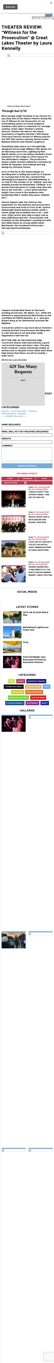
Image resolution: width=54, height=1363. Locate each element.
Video (46, 687)
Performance (9, 413)
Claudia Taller (33, 687)
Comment (7, 445)
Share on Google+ (49, 381)
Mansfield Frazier (36, 681)
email (49, 386)
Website (6, 438)
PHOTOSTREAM (38, 698)
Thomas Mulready (13, 687)
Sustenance (32, 703)
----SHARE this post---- (14, 416)
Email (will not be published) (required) (25, 431)
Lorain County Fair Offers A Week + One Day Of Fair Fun (39, 494)
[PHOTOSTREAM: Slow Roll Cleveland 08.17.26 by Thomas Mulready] (14, 940)
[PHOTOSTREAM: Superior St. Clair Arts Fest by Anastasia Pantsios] (41, 1039)
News (11, 681)
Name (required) (11, 424)
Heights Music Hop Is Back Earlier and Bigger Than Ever (39, 519)
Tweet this (49, 371)
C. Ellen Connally (14, 703)
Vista (25, 642)
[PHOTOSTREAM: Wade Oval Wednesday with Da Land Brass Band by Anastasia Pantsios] (41, 823)
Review (22, 413)
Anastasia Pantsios (18, 698)
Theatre (32, 411)
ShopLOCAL (17, 692)
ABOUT (45, 703)
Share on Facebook (49, 366)
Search (49, 15)
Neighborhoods (34, 692)
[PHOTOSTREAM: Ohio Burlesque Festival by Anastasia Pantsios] (14, 723)
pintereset (49, 376)
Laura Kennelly (18, 411)
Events (5, 411)
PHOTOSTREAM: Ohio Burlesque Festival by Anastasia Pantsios (34, 660)
